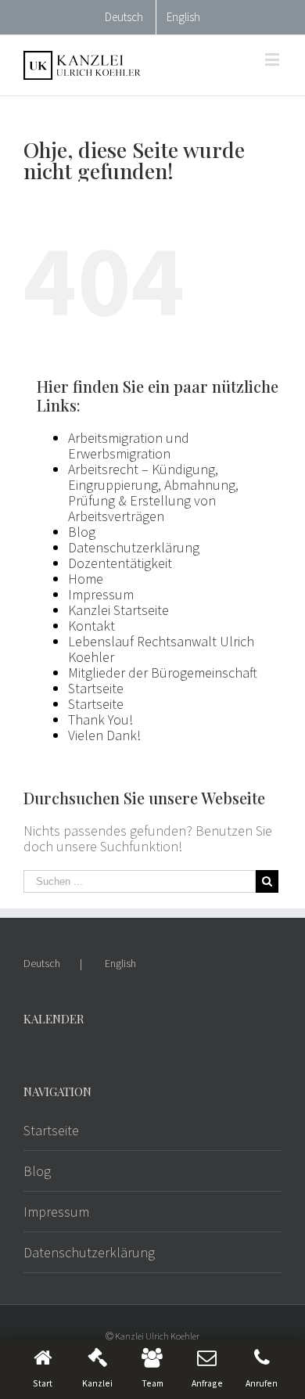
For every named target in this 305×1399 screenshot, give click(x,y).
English (120, 963)
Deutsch (41, 963)
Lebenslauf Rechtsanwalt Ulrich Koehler (161, 649)
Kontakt (91, 626)
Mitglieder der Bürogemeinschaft (162, 673)
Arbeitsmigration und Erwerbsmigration (128, 445)
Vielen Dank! (104, 735)
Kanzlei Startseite (118, 610)
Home (85, 579)
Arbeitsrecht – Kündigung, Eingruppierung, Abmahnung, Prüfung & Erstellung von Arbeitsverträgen (153, 492)
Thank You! (100, 719)
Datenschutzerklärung (133, 547)
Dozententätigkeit (120, 563)
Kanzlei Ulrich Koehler (157, 1336)
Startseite (96, 688)
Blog (81, 532)
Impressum (101, 594)
